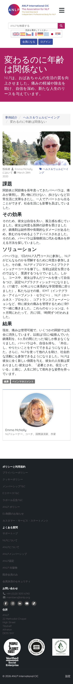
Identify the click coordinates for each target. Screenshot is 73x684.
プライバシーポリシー (15, 472)
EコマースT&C (11, 493)
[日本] (52, 33)
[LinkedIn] (20, 603)
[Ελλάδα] (46, 33)
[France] (34, 33)
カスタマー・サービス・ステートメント (25, 520)
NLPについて (10, 540)
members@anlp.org (18, 597)
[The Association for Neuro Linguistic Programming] (32, 9)
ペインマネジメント (23, 381)
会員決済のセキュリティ (17, 581)
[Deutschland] (40, 33)
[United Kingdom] (16, 33)
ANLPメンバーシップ (15, 553)
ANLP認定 (8, 560)
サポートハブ (10, 533)
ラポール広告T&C (13, 500)
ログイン (45, 41)
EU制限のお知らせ (13, 513)
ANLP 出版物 (10, 567)
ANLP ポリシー (11, 506)
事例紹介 (11, 117)
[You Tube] (27, 603)
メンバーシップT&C (14, 486)
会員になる (28, 41)
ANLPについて (11, 547)
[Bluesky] (34, 603)
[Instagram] (13, 603)
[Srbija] (57, 33)
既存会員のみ (10, 574)
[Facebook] (6, 603)
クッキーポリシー (13, 479)
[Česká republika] (28, 33)
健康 (6, 381)
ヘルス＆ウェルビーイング (41, 117)
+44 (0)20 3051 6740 (18, 593)
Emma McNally (24, 169)
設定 (67, 676)
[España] (22, 33)
